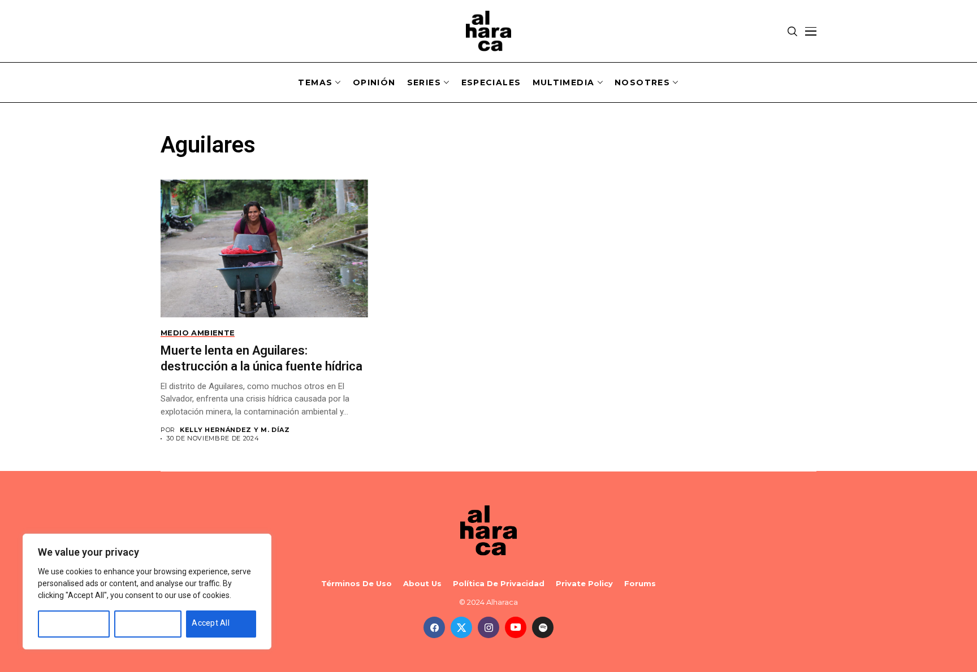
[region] (147, 591)
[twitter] (461, 627)
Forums (640, 583)
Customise (64, 622)
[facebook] (434, 627)
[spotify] (543, 627)
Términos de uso (356, 583)
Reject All (137, 622)
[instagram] (488, 627)
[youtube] (515, 627)
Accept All (211, 622)
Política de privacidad (498, 583)
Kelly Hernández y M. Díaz (235, 430)
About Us (422, 583)
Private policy (584, 583)
